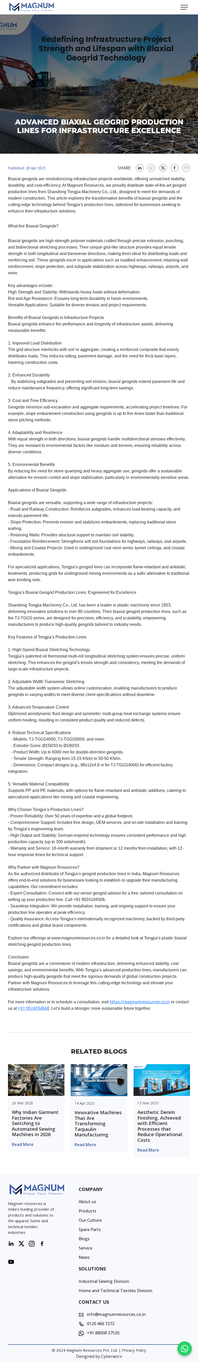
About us (87, 1201)
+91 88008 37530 (102, 1333)
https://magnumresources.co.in (140, 1002)
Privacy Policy (134, 1350)
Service (85, 1248)
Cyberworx (111, 1356)
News (84, 1257)
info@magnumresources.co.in (116, 1314)
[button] (184, 7)
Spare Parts (90, 1229)
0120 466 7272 (100, 1323)
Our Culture (90, 1220)
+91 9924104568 (33, 1008)
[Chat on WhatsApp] (184, 1348)
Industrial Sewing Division (104, 1281)
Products (87, 1211)
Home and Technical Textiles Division (115, 1290)
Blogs (84, 1239)
